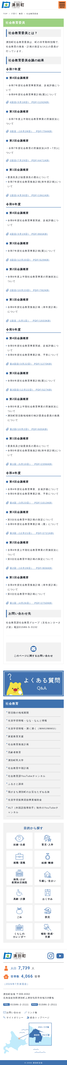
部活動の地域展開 (18, 712)
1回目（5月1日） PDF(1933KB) (30, 320)
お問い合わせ (14, 1012)
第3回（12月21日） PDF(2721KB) (32, 533)
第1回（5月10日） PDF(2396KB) (31, 464)
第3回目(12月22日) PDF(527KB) (31, 389)
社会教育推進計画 (18, 744)
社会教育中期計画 (18, 768)
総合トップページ (40, 1017)
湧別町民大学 (16, 760)
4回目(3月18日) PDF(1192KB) (29, 102)
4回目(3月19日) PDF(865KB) (29, 234)
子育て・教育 (17, 14)
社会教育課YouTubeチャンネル (27, 776)
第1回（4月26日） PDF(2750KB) (31, 603)
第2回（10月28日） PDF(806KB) (31, 568)
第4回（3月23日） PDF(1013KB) (31, 502)
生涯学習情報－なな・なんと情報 (27, 720)
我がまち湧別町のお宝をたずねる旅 (29, 792)
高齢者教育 (14, 752)
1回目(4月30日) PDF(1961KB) (29, 195)
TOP (5, 14)
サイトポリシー (15, 1017)
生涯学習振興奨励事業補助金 (25, 800)
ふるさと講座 (16, 784)
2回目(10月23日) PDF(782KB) (29, 290)
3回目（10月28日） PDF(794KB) (31, 131)
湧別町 (13, 5)
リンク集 (32, 1012)
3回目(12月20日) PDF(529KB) (29, 260)
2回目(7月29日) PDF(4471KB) (29, 160)
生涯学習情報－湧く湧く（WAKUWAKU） (33, 728)
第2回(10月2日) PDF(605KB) (29, 429)
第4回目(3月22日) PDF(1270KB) (31, 364)
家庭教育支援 (16, 736)
